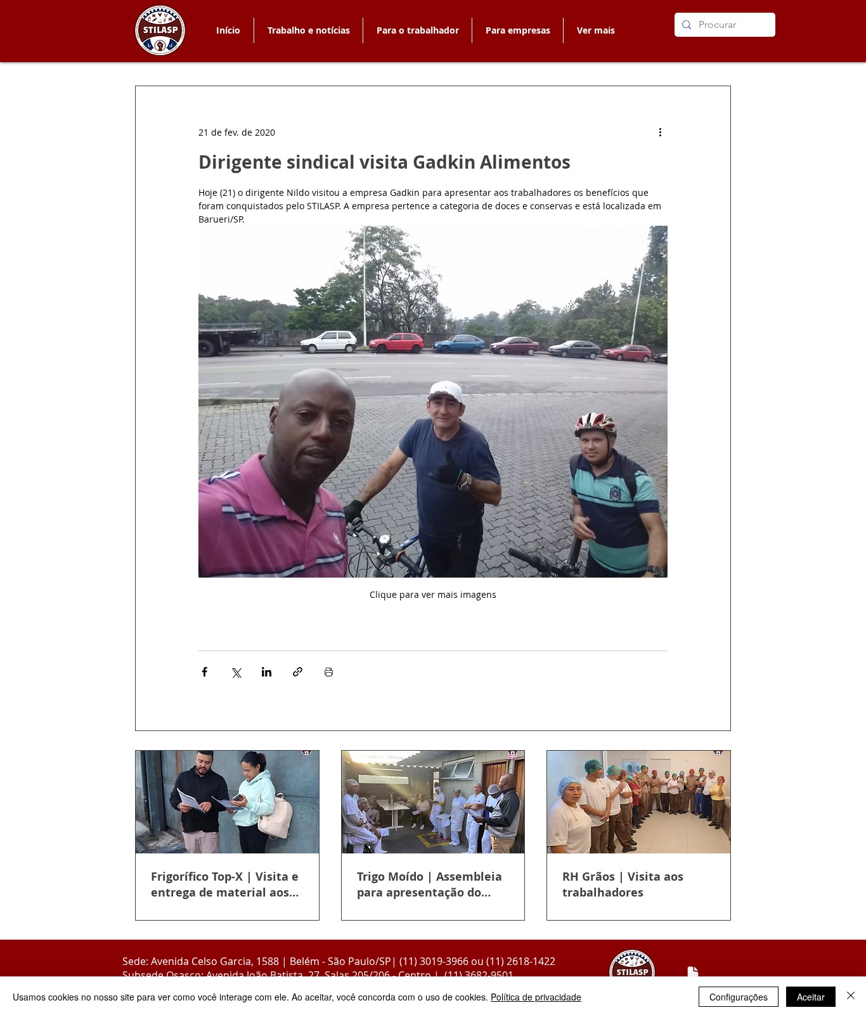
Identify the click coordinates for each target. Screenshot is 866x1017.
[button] (417, 30)
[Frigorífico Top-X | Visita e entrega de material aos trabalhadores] (227, 802)
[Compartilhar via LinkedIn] (267, 672)
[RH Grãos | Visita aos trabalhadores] (638, 802)
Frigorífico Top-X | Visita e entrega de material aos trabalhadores (225, 884)
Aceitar (811, 996)
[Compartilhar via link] (298, 672)
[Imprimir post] (329, 672)
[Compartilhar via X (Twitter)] (235, 672)
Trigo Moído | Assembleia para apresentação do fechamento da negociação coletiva (429, 884)
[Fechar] (850, 997)
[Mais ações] (660, 131)
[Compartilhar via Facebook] (204, 672)
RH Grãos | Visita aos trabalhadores (622, 884)
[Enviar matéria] (693, 973)
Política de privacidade (536, 996)
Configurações (738, 996)
